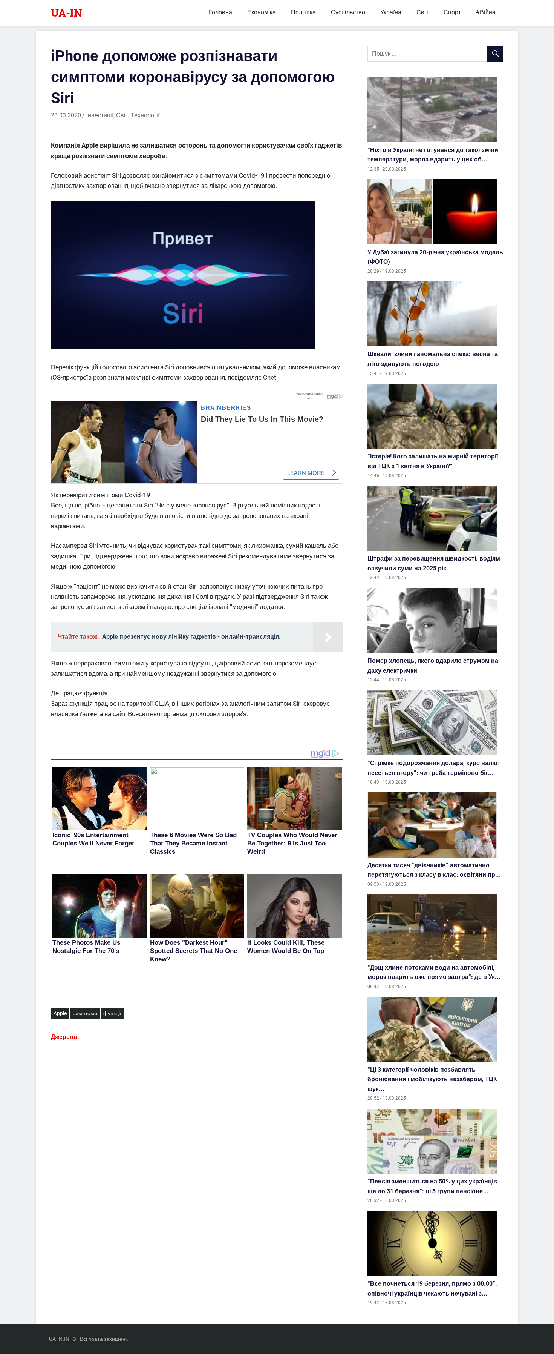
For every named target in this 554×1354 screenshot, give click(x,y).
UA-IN (66, 13)
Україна (390, 12)
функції (112, 1013)
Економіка (261, 12)
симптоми (85, 1013)
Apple (60, 1013)
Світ (422, 12)
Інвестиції (99, 115)
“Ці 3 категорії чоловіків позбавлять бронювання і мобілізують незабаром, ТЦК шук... (432, 1079)
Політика (303, 12)
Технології (145, 115)
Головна (220, 12)
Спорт (452, 12)
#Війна (486, 12)
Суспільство (348, 12)
